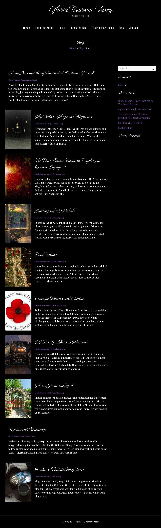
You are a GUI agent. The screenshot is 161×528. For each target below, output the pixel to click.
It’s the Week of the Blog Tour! (59, 469)
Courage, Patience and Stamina (59, 298)
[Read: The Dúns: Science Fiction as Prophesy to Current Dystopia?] (18, 176)
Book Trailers (78, 27)
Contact (133, 27)
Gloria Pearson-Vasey (80, 8)
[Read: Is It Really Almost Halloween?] (18, 354)
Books (62, 27)
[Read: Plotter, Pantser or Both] (18, 398)
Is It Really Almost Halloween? (61, 341)
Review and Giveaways (27, 429)
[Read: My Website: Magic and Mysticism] (18, 129)
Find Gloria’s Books (102, 27)
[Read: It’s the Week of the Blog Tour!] (18, 481)
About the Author (44, 27)
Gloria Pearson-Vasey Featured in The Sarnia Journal (50, 72)
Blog (121, 27)
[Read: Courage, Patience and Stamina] (18, 310)
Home (26, 27)
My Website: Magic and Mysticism (63, 116)
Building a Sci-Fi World (55, 210)
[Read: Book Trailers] (18, 266)
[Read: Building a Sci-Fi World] (18, 223)
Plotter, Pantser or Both (54, 385)
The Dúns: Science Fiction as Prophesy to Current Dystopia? (67, 163)
